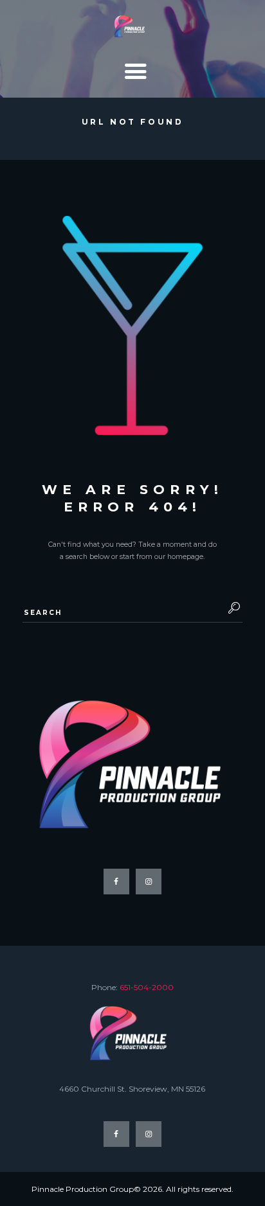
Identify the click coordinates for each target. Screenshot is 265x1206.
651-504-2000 (147, 987)
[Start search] (230, 608)
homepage (185, 557)
